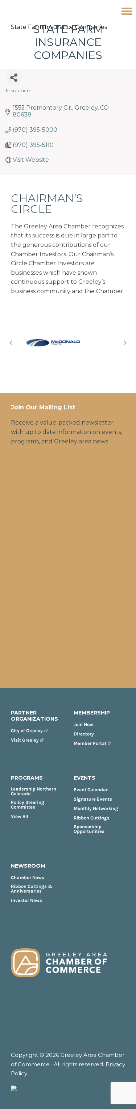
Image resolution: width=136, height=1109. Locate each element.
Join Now (83, 724)
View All (19, 816)
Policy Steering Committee (27, 804)
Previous (11, 342)
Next (125, 342)
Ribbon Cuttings (92, 817)
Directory (84, 733)
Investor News (26, 900)
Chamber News (27, 877)
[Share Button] (13, 77)
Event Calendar (91, 789)
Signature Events (93, 799)
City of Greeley (27, 730)
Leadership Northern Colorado (33, 791)
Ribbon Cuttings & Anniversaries (32, 888)
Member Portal (90, 743)
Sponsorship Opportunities (89, 829)
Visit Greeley (25, 740)
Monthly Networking (96, 808)
